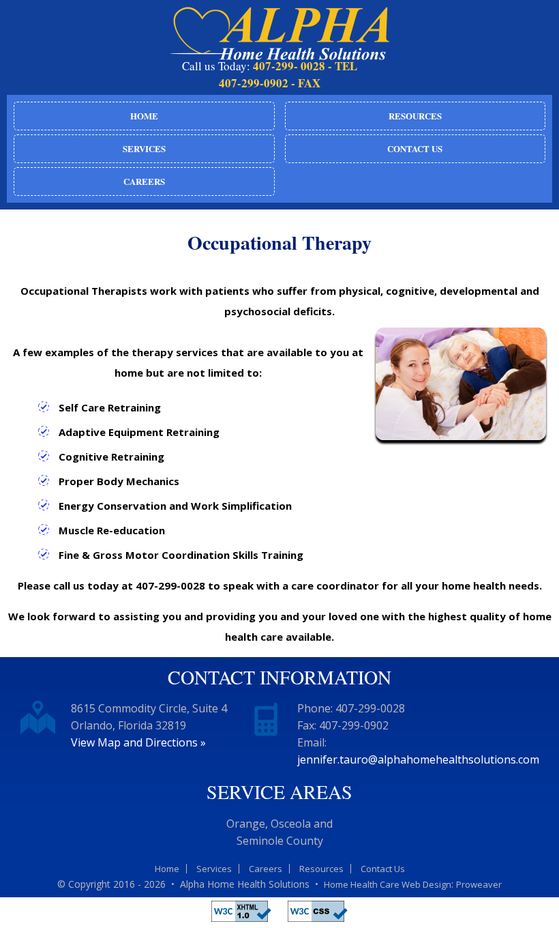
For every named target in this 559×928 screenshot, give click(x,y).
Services (144, 148)
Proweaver (479, 884)
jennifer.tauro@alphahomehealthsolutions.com (418, 759)
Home (144, 115)
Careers (144, 181)
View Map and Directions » (138, 742)
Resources (415, 115)
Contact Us (414, 148)
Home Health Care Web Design (387, 884)
